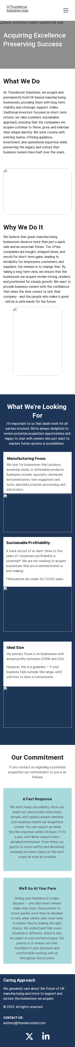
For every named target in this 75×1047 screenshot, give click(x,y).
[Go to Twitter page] (29, 1036)
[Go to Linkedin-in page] (46, 1036)
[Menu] (65, 10)
